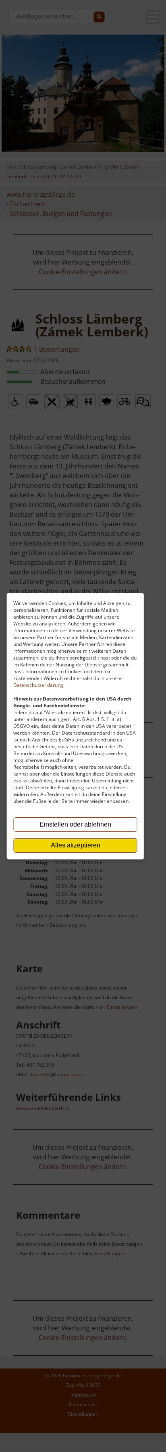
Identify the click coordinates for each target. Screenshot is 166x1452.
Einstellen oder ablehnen (75, 824)
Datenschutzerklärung (38, 685)
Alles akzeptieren (75, 845)
